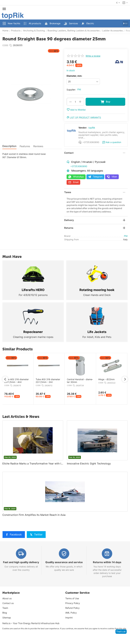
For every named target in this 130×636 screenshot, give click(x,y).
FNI (79, 89)
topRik (91, 127)
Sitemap (6, 617)
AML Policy (71, 612)
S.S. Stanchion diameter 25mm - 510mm (78, 380)
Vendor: (82, 127)
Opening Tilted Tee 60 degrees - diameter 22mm (46, 381)
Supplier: (71, 89)
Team (5, 608)
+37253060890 (78, 166)
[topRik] (13, 15)
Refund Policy (72, 608)
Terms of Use (72, 598)
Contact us (8, 603)
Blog (4, 612)
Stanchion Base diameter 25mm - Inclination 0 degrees (16, 381)
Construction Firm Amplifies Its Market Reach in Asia (33, 514)
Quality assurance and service (64, 562)
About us (7, 598)
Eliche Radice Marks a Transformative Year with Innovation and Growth (32, 463)
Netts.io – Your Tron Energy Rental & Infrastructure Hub (30, 623)
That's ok (121, 631)
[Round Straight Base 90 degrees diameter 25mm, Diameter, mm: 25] (30, 94)
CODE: (5, 45)
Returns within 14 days (107, 562)
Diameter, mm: (74, 75)
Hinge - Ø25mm (105, 379)
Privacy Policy (72, 603)
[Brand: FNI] (119, 61)
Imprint (69, 617)
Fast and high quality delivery (21, 562)
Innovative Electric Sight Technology (89, 463)
